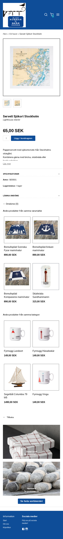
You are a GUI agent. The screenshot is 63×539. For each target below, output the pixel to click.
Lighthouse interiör (11, 120)
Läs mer (7, 163)
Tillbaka (9, 417)
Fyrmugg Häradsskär (43, 351)
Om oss (6, 524)
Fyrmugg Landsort (13, 351)
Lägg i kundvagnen (23, 138)
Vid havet (13, 34)
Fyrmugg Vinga (40, 394)
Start (5, 520)
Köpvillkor (7, 527)
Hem (5, 34)
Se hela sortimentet (31, 501)
